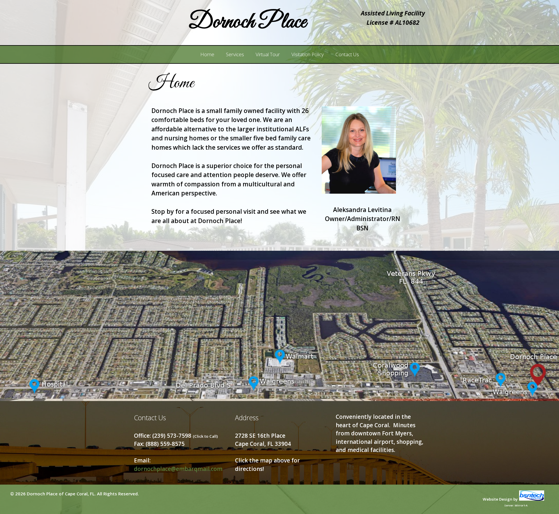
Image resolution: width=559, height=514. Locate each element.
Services (235, 54)
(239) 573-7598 (185, 435)
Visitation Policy (307, 54)
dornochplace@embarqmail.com (178, 469)
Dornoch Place (247, 22)
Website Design (497, 499)
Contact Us (347, 54)
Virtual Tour (268, 54)
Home (207, 54)
